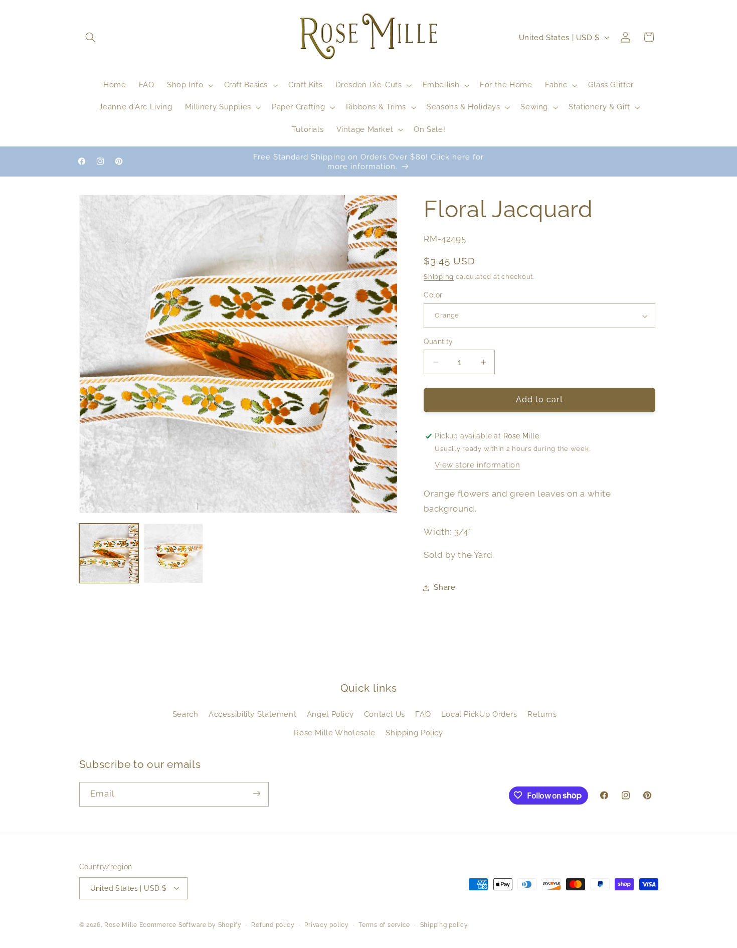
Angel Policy (330, 714)
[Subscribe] (256, 793)
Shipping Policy (414, 732)
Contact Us (384, 714)
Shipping (439, 276)
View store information (477, 465)
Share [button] (444, 587)
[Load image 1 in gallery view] (109, 553)
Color (433, 295)
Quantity (438, 342)
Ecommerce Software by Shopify (190, 924)
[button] (90, 37)
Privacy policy (326, 924)
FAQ (423, 714)
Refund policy (273, 924)
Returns (542, 714)
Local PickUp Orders (479, 714)
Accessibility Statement (253, 714)
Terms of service (384, 924)
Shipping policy (444, 924)
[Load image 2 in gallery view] (174, 553)
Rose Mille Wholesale (335, 732)
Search (185, 714)
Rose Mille (120, 924)
